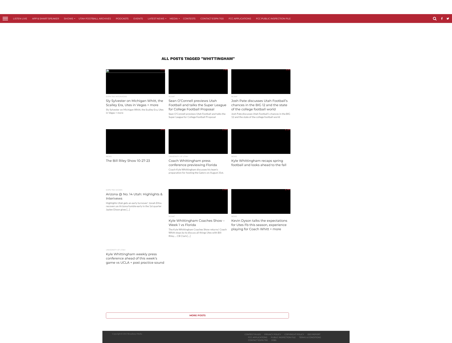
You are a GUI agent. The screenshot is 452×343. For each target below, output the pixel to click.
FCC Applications (240, 18)
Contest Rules (253, 334)
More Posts (197, 315)
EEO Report (314, 334)
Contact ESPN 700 (212, 18)
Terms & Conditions (310, 337)
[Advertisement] (226, 36)
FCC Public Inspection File (273, 18)
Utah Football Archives (95, 18)
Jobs (273, 340)
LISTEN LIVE (20, 18)
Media (174, 18)
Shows (68, 18)
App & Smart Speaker (45, 18)
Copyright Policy (294, 334)
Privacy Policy (272, 334)
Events (138, 18)
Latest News (156, 18)
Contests (189, 18)
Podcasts (122, 18)
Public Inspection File (283, 337)
